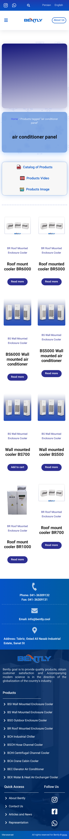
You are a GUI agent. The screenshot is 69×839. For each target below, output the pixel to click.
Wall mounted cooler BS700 (17, 452)
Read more (17, 282)
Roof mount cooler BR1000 (17, 544)
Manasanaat (8, 835)
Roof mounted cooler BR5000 (51, 266)
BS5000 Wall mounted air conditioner (51, 356)
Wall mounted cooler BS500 (51, 452)
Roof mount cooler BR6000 (17, 266)
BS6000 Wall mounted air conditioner (17, 359)
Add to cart (17, 467)
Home (14, 119)
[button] (28, 5)
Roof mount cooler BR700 (51, 530)
